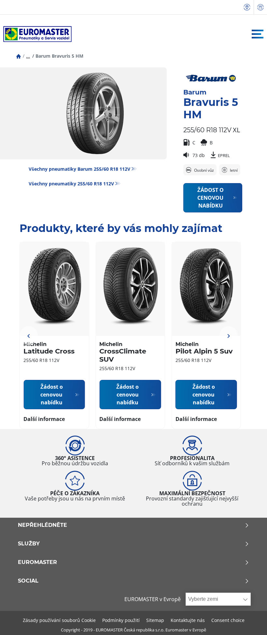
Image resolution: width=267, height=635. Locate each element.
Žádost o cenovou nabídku (210, 197)
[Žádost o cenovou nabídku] (260, 7)
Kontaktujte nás (188, 620)
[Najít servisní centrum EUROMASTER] (247, 7)
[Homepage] (18, 56)
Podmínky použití (121, 620)
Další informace (44, 419)
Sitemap (155, 620)
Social (28, 581)
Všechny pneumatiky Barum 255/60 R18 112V (79, 169)
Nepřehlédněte (42, 525)
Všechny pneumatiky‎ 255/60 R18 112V (71, 183)
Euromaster (37, 562)
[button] (28, 56)
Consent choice (228, 620)
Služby (29, 543)
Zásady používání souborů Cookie (59, 620)
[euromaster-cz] (36, 34)
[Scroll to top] (250, 621)
